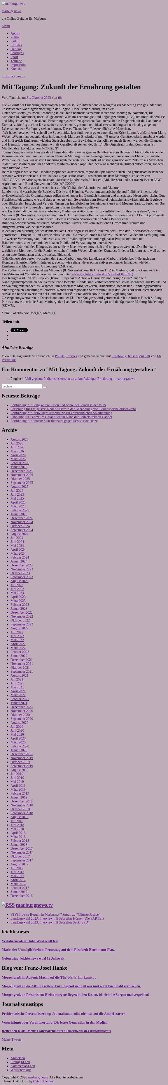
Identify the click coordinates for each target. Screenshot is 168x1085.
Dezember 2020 (21, 707)
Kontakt (16, 69)
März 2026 (18, 459)
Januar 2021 (18, 703)
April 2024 (18, 549)
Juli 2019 (16, 774)
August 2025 (19, 486)
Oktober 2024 (20, 526)
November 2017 (21, 852)
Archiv (15, 33)
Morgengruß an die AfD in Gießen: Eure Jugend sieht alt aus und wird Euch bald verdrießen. (71, 986)
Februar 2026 (19, 463)
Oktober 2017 (20, 856)
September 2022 (21, 624)
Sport (14, 57)
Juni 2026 (17, 447)
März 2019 (18, 789)
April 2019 (18, 785)
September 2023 (21, 577)
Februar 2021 (19, 699)
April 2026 (18, 455)
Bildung (16, 49)
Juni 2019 (17, 777)
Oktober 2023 (20, 573)
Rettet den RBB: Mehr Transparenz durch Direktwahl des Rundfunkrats (56, 1031)
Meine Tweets (11, 1039)
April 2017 (18, 880)
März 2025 (18, 506)
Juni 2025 (17, 494)
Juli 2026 (16, 443)
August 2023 (19, 581)
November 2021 (21, 663)
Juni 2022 (17, 636)
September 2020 (21, 718)
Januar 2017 (18, 892)
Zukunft (144, 356)
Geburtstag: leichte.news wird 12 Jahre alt (33, 958)
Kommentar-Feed (22, 1066)
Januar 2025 (18, 514)
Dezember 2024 (21, 518)
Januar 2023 (18, 608)
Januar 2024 (18, 561)
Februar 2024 (19, 557)
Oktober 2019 (20, 762)
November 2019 (21, 758)
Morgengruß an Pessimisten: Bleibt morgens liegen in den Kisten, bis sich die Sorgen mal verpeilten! (75, 994)
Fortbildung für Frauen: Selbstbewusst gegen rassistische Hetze (54, 421)
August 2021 (19, 675)
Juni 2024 (17, 541)
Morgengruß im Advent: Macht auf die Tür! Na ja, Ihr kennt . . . (50, 977)
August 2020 (19, 722)
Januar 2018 (18, 844)
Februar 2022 (19, 652)
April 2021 (18, 691)
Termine (16, 61)
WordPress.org (20, 1070)
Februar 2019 (19, 793)
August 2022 (19, 628)
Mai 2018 (17, 829)
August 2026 (19, 439)
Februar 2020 (19, 746)
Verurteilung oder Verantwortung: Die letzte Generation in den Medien (54, 1022)
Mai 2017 (17, 876)
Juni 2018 (17, 825)
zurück (9, 76)
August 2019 (19, 770)
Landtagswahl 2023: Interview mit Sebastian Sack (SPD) (49, 922)
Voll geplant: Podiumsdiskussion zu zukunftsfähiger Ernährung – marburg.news (80, 378)
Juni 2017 (17, 872)
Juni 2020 (17, 730)
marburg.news (11, 11)
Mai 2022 (17, 640)
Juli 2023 (16, 585)
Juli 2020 (16, 726)
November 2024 (21, 522)
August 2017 (19, 864)
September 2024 (21, 530)
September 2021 (21, 671)
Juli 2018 (16, 821)
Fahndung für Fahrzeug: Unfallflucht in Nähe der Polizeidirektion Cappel (61, 417)
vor (20, 76)
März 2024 (18, 553)
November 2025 (21, 475)
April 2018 (18, 833)
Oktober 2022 (20, 620)
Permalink (9, 360)
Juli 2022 (16, 632)
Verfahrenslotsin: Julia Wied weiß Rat (30, 941)
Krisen (132, 356)
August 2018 (19, 817)
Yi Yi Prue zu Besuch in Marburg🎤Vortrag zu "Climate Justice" (55, 914)
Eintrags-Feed (20, 1062)
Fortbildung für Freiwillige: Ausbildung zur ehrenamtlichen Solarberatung (61, 413)
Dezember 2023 (21, 565)
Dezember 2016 (21, 896)
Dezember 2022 (21, 612)
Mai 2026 (17, 451)
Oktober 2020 (20, 715)
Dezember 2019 (21, 754)
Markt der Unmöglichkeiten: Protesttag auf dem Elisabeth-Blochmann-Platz (58, 949)
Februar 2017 (19, 888)
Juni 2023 (17, 589)
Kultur (14, 41)
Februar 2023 (19, 604)
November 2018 (21, 805)
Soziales (16, 45)
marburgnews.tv (34, 905)
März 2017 (18, 884)
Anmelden (17, 1058)
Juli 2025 (16, 490)
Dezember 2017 (21, 848)
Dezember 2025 (21, 471)
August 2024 (19, 534)
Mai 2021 (17, 687)
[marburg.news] (13, 3)
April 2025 (18, 502)
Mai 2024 (17, 545)
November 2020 (21, 711)
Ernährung (119, 356)
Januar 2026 (18, 467)
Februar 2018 (19, 840)
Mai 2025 (17, 498)
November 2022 (21, 616)
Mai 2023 (17, 593)
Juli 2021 (16, 679)
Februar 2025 (19, 510)
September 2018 (21, 813)
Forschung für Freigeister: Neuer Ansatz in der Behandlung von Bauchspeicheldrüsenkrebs (73, 409)
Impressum (18, 65)
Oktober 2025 (20, 479)
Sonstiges (17, 53)
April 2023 (18, 597)
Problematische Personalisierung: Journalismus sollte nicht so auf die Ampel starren (64, 1014)
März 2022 (18, 648)
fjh (60, 97)
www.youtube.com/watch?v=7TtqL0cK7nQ (102, 274)
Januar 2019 (18, 797)
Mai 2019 (17, 781)
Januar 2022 (18, 656)
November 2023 (21, 569)
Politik (14, 37)
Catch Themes (43, 1081)
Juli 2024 (16, 538)
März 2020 (18, 742)
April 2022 (18, 644)
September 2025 (21, 482)
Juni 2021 (17, 683)
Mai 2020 (17, 734)
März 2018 (18, 836)
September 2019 (21, 766)
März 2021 (18, 695)
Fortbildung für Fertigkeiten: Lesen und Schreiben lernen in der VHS (58, 405)
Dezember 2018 (21, 801)
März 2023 (18, 600)
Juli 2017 (16, 868)
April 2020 (18, 738)
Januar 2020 (18, 750)
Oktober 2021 (20, 667)
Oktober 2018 (20, 809)
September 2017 (21, 860)
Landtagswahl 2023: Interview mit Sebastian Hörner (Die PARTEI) (57, 918)
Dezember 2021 (21, 659)
